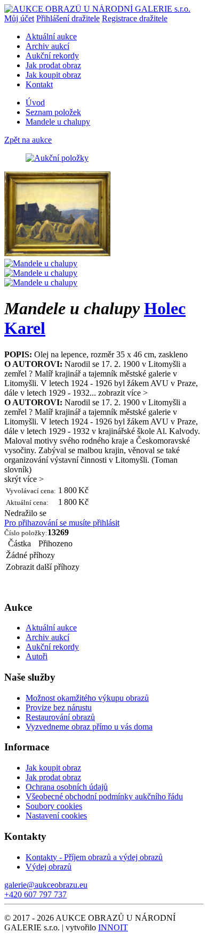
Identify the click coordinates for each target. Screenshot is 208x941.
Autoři (36, 656)
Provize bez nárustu (59, 707)
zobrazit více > (123, 392)
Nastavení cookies (56, 815)
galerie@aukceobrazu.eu (45, 884)
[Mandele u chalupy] (57, 253)
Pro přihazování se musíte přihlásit (61, 522)
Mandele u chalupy (58, 121)
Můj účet (19, 18)
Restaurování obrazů (60, 717)
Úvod (35, 102)
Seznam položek (53, 112)
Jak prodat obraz (53, 65)
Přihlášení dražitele (68, 18)
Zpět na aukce (28, 139)
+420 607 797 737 (35, 894)
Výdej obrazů (48, 866)
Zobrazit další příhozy (42, 566)
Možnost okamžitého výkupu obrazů (87, 697)
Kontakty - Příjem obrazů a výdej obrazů (94, 857)
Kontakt (39, 84)
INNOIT (113, 927)
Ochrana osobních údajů (67, 786)
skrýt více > (24, 479)
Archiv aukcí (47, 46)
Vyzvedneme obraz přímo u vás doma (89, 726)
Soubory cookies (54, 806)
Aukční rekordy (52, 55)
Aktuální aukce (51, 36)
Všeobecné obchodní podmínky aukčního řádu (104, 796)
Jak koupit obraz (53, 74)
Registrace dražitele (134, 18)
